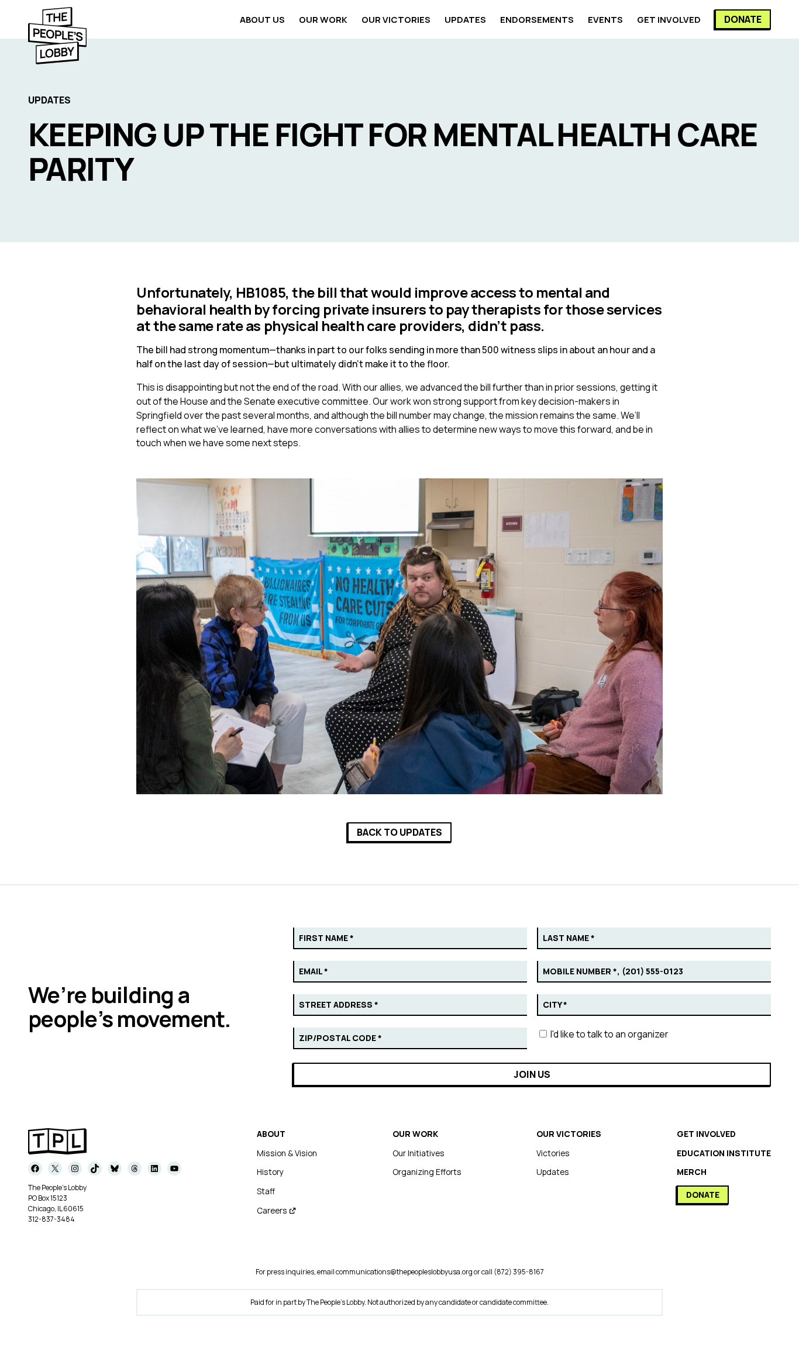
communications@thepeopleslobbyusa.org (404, 1272)
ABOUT (271, 1133)
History (270, 1171)
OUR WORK (415, 1133)
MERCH (692, 1171)
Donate (743, 19)
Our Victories (568, 1133)
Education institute (724, 1153)
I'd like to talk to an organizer (609, 1034)
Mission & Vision (287, 1153)
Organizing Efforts (427, 1171)
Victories (553, 1153)
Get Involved (706, 1133)
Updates (552, 1171)
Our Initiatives (418, 1153)
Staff (266, 1191)
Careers (272, 1210)
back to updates (399, 832)
